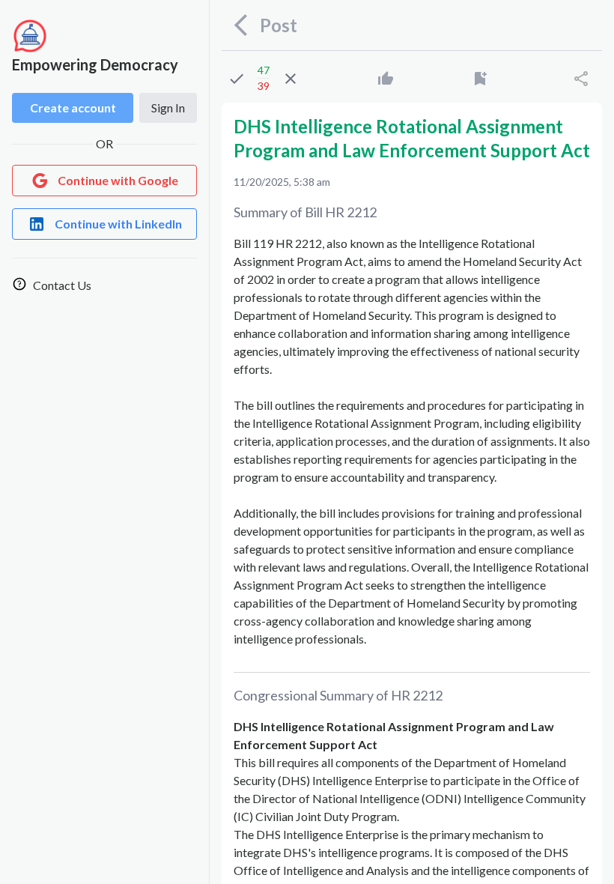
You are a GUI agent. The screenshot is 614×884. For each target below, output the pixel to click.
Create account (73, 107)
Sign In (168, 107)
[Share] (581, 79)
